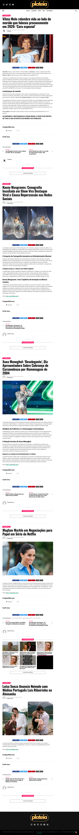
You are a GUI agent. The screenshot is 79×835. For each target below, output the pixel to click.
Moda (44, 10)
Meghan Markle (18, 618)
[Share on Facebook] (16, 67)
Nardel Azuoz (10, 203)
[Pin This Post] (31, 67)
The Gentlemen (37, 618)
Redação (9, 31)
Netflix (31, 618)
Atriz (13, 618)
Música (39, 10)
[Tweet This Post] (23, 67)
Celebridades (33, 10)
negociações (26, 618)
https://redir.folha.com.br (12, 296)
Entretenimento (49, 10)
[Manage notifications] (76, 832)
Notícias (28, 10)
